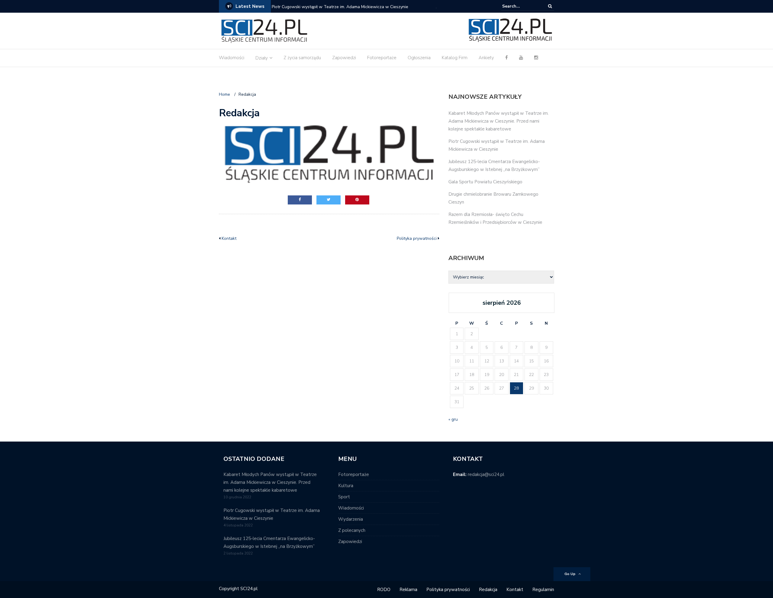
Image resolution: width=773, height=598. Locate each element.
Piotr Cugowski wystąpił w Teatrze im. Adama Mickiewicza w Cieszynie (340, 7)
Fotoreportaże (381, 58)
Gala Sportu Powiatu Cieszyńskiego (485, 182)
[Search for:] (520, 6)
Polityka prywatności (417, 238)
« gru (453, 419)
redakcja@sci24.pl (486, 474)
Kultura (345, 486)
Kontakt (229, 238)
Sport (344, 497)
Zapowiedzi (344, 58)
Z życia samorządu (302, 58)
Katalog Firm (454, 58)
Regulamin (543, 590)
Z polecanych (351, 530)
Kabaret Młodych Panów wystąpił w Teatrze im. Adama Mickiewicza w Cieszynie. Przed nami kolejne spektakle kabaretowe (498, 121)
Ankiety (486, 58)
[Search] (550, 6)
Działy (261, 58)
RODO (383, 590)
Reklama (408, 590)
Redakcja (488, 590)
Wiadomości (231, 58)
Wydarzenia (350, 519)
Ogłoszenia (419, 58)
